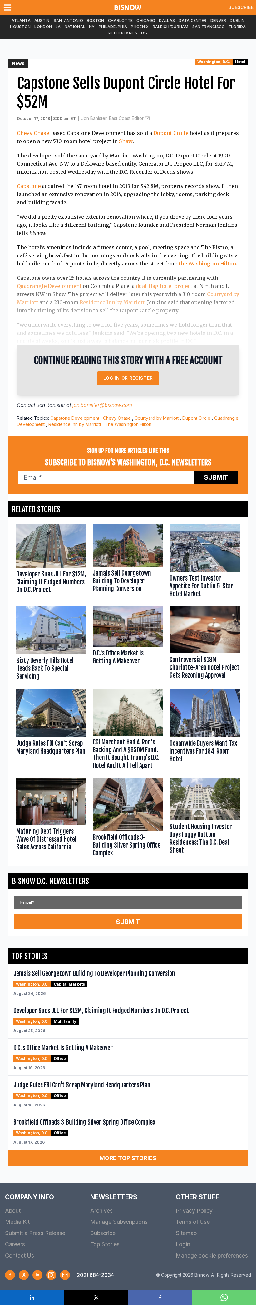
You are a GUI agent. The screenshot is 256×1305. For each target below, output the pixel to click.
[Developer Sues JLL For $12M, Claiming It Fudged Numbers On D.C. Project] (51, 562)
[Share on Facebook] (160, 1297)
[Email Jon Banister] (147, 118)
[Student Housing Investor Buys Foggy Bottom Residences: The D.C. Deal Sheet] (204, 819)
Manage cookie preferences (212, 1255)
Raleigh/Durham (171, 26)
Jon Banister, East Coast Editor (112, 118)
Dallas (167, 20)
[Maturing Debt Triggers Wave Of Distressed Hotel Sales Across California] (51, 819)
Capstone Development (74, 418)
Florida (237, 26)
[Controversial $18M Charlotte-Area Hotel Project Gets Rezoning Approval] (204, 644)
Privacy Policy (194, 1210)
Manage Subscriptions (119, 1221)
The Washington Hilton (128, 424)
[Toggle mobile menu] (8, 7)
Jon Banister (51, 405)
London (43, 26)
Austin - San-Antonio (58, 20)
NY (92, 26)
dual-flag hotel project (164, 286)
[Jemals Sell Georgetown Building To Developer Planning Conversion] (128, 562)
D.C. (144, 33)
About (13, 1210)
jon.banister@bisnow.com (102, 405)
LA (58, 26)
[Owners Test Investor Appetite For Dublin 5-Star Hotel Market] (204, 562)
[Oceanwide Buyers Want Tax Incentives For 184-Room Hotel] (204, 730)
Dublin (237, 20)
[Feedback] (65, 1275)
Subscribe (241, 7)
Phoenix (140, 26)
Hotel (240, 61)
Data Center (192, 20)
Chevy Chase (33, 133)
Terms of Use (193, 1221)
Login (183, 1244)
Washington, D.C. (213, 61)
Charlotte (120, 20)
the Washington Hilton (207, 263)
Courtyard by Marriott (157, 418)
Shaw (126, 141)
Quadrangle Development (49, 286)
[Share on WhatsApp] (224, 1297)
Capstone (29, 186)
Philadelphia (113, 26)
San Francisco (208, 26)
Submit (216, 477)
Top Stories (105, 1244)
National (75, 26)
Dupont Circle (170, 133)
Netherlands (122, 33)
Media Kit (17, 1221)
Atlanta (21, 20)
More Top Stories (128, 1158)
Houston (20, 26)
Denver (218, 20)
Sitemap (186, 1233)
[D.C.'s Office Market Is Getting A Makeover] (128, 644)
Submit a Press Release (35, 1233)
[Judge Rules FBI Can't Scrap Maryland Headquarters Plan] (51, 730)
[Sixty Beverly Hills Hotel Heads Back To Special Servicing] (51, 644)
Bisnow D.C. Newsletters (50, 881)
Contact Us (19, 1255)
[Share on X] (96, 1297)
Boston (95, 20)
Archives (101, 1210)
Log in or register (128, 378)
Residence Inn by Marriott (112, 302)
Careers (15, 1244)
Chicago (145, 20)
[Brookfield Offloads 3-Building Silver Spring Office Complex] (128, 819)
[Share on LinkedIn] (32, 1297)
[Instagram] (51, 1275)
